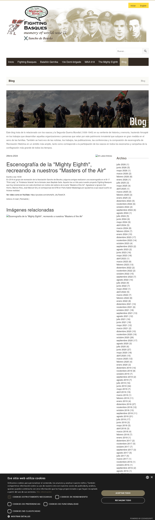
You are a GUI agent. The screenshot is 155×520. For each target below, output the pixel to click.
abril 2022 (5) (123, 291)
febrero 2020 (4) (124, 361)
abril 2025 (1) (123, 188)
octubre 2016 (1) (125, 464)
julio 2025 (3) (123, 182)
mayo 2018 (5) (124, 425)
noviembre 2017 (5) (126, 443)
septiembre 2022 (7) (126, 276)
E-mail (16, 199)
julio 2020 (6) (123, 346)
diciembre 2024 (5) (126, 200)
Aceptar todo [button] (123, 493)
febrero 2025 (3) (124, 194)
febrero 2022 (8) (124, 297)
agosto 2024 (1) (124, 212)
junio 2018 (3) (123, 422)
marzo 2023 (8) (124, 261)
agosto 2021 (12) (125, 316)
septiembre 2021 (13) (127, 313)
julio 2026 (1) (123, 164)
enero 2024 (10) (124, 234)
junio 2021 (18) (124, 322)
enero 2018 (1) (124, 437)
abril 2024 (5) (123, 225)
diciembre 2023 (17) (126, 237)
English (143, 5)
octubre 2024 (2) (125, 206)
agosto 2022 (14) (125, 279)
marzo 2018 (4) (124, 431)
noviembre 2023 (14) (127, 240)
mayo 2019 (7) (124, 388)
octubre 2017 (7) (125, 446)
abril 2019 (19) (124, 391)
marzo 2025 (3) (124, 191)
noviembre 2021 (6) (126, 306)
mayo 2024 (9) (124, 222)
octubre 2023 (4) (125, 243)
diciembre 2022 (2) (126, 267)
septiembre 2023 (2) (126, 246)
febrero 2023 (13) (125, 264)
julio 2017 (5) (123, 455)
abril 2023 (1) (123, 258)
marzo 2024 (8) (124, 228)
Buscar (145, 51)
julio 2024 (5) (123, 215)
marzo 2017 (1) (124, 458)
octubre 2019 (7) (125, 373)
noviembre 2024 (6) (126, 203)
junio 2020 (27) (124, 349)
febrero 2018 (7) (124, 434)
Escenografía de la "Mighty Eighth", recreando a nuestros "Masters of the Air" (56, 167)
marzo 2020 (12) (125, 358)
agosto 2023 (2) (124, 249)
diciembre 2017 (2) (126, 440)
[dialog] (77, 497)
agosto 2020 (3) (124, 343)
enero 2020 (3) (124, 364)
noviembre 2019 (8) (126, 370)
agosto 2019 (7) (124, 379)
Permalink (24, 199)
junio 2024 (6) (123, 218)
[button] (52, 516)
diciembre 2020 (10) (126, 331)
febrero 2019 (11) (125, 398)
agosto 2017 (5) (124, 452)
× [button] (151, 477)
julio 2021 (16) (123, 319)
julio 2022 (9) (123, 282)
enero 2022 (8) (124, 300)
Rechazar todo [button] (123, 500)
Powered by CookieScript (141, 518)
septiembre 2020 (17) (127, 340)
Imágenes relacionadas (30, 209)
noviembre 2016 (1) (126, 461)
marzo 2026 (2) (124, 173)
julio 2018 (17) (123, 419)
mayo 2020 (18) (124, 352)
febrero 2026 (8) (124, 176)
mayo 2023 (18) (124, 255)
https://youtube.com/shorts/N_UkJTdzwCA (48, 194)
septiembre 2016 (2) (126, 467)
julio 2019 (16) (123, 382)
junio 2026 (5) (123, 167)
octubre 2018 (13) (125, 410)
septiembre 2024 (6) (126, 209)
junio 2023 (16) (124, 252)
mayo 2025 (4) (124, 185)
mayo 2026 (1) (124, 170)
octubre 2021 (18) (125, 310)
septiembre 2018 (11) (127, 413)
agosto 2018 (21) (125, 416)
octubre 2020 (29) (125, 337)
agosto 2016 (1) (124, 470)
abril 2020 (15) (124, 355)
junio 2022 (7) (123, 285)
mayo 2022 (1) (124, 288)
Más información (44, 492)
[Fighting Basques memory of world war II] (76, 23)
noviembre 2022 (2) (126, 270)
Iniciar (133, 5)
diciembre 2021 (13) (126, 303)
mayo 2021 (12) (124, 325)
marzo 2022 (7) (124, 294)
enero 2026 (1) (124, 179)
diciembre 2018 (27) (126, 404)
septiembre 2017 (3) (126, 449)
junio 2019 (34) (124, 385)
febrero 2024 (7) (124, 231)
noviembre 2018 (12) (127, 407)
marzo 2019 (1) (124, 394)
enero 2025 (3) (124, 197)
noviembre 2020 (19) (127, 334)
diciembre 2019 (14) (126, 367)
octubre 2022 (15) (125, 273)
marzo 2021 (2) (124, 328)
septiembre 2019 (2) (126, 376)
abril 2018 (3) (123, 428)
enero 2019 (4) (124, 401)
